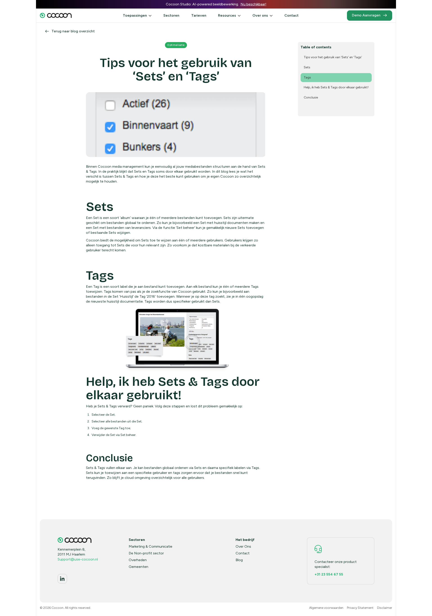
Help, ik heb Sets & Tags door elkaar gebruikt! (336, 87)
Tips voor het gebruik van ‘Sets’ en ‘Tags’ (333, 57)
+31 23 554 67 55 (329, 574)
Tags (307, 77)
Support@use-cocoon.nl (78, 559)
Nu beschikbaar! (253, 4)
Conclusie (311, 97)
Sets (307, 67)
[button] (137, 15)
